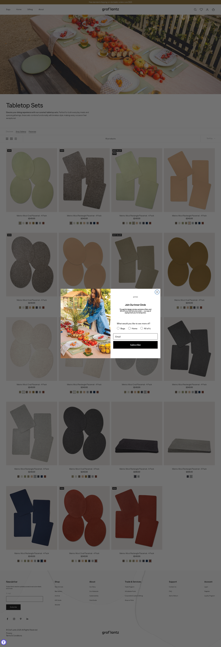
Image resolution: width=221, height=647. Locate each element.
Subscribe (135, 344)
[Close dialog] (157, 292)
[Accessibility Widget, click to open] (4, 642)
